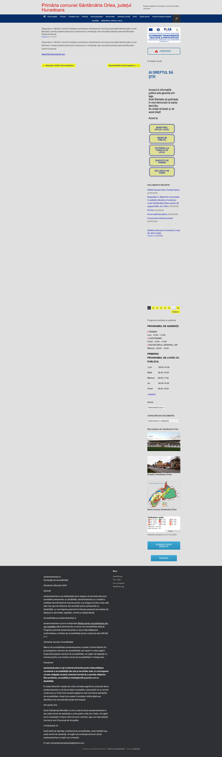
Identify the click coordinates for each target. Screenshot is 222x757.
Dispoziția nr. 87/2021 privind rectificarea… (58, 65)
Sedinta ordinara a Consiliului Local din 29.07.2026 (163, 232)
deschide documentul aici (53, 54)
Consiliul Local (73, 16)
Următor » (175, 312)
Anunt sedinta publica (157, 214)
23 (178, 308)
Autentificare (117, 576)
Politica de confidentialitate (116, 749)
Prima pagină (52, 16)
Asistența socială (123, 16)
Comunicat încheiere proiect (160, 218)
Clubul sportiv (145, 16)
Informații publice (97, 16)
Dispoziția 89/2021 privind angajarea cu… (124, 65)
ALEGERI (95, 20)
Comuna (63, 16)
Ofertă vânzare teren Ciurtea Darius (163, 189)
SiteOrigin (136, 749)
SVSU (135, 16)
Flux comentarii (118, 583)
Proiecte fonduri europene (161, 16)
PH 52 (150, 210)
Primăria (85, 16)
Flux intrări (117, 579)
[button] (176, 18)
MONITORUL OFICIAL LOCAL (112, 20)
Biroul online (110, 16)
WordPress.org (118, 586)
